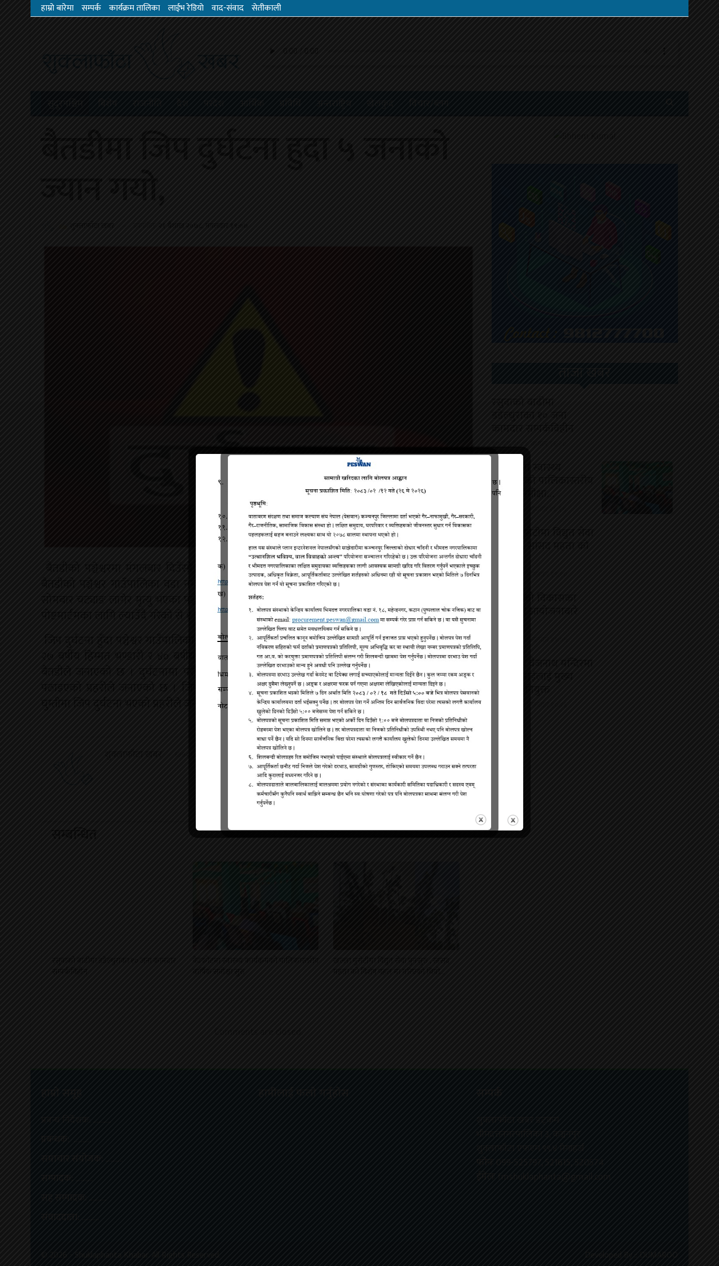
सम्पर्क (91, 8)
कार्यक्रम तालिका (134, 8)
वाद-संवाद (228, 8)
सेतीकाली (266, 8)
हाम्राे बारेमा (57, 8)
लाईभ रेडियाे (186, 8)
